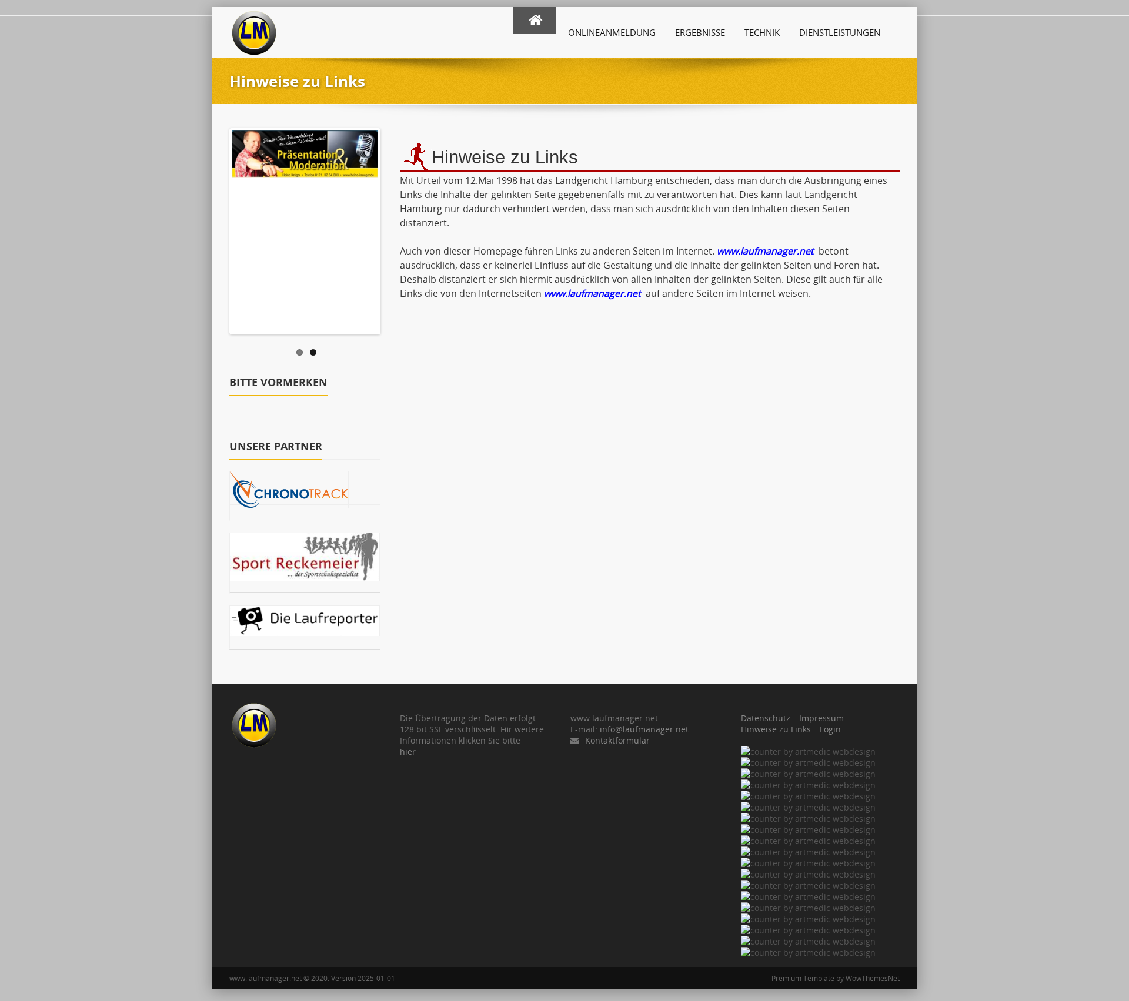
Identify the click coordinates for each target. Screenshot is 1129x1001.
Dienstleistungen (839, 32)
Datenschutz (765, 718)
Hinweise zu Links (776, 729)
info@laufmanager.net (644, 729)
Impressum (821, 718)
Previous (219, 228)
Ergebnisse (700, 32)
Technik (762, 32)
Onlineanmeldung (612, 32)
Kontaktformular (617, 740)
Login (830, 729)
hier (408, 751)
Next (390, 228)
